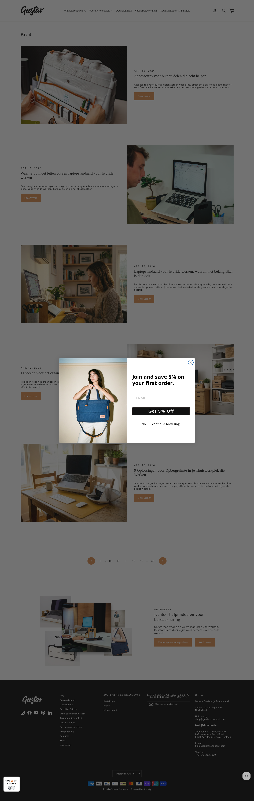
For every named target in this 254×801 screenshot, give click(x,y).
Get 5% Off (161, 411)
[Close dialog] (190, 362)
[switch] (11, 788)
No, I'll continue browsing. (161, 424)
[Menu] (18, 779)
